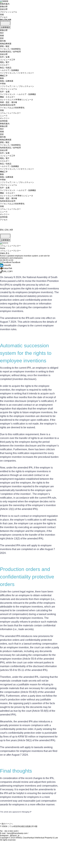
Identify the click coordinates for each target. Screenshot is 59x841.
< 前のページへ (6, 824)
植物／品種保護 (6, 81)
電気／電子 (4, 62)
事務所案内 (4, 4)
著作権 (3, 41)
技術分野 (4, 9)
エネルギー (4, 65)
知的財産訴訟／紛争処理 (10, 52)
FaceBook (15, 262)
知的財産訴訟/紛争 (8, 105)
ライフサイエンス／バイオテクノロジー (17, 73)
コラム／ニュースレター (10, 113)
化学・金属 (4, 92)
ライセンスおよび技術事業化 (12, 108)
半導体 (3, 84)
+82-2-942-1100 (11, 831)
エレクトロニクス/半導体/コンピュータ (16, 100)
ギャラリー (4, 118)
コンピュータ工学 (7, 60)
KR (9, 20)
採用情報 (4, 121)
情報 (2, 14)
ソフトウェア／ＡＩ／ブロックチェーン (17, 86)
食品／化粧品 (5, 68)
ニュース (4, 116)
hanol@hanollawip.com (17, 833)
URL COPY (8, 271)
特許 (2, 33)
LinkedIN (7, 265)
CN (5, 20)
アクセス (4, 17)
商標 (2, 36)
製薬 (2, 78)
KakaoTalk (7, 268)
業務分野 (4, 6)
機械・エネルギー (7, 97)
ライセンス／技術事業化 (10, 49)
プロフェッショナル (8, 12)
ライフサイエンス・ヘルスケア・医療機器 (18, 94)
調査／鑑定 (4, 46)
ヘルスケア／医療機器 (9, 70)
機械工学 (4, 76)
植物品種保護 (5, 44)
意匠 (2, 38)
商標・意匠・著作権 (8, 102)
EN (1, 20)
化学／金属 (4, 57)
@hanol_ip (14, 835)
